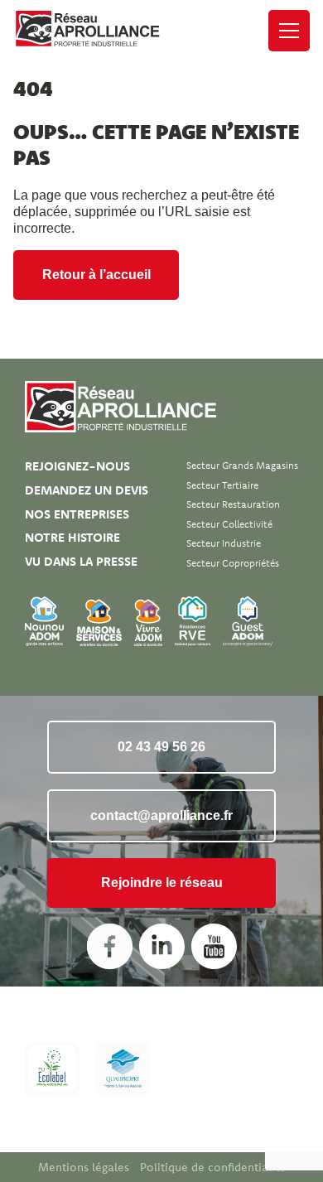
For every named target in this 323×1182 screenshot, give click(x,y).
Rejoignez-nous (77, 466)
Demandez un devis (86, 490)
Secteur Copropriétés (232, 563)
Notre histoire (72, 537)
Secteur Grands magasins (242, 465)
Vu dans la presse (81, 561)
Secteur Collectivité (229, 524)
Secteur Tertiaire (222, 485)
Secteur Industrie (223, 543)
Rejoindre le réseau (162, 883)
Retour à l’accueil (96, 275)
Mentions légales (83, 1167)
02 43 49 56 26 (161, 747)
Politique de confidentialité (213, 1167)
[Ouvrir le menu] (289, 30)
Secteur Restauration (233, 504)
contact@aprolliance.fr (161, 815)
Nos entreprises (77, 514)
